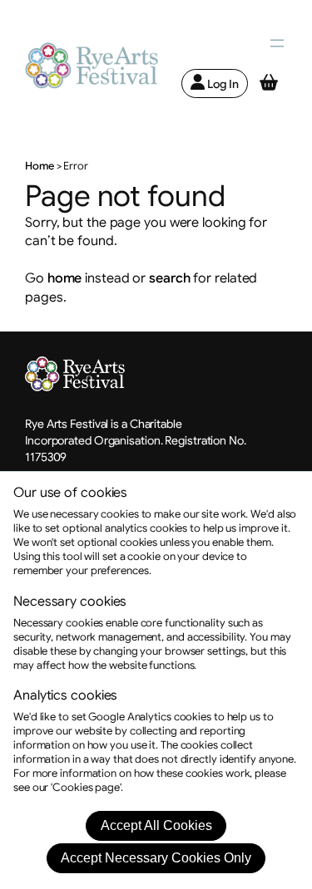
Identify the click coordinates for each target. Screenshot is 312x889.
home (64, 278)
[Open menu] (277, 43)
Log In (222, 83)
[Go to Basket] (268, 83)
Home (41, 166)
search (169, 278)
